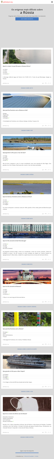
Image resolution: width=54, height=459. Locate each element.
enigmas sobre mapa (27, 218)
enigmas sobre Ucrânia (27, 174)
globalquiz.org (8, 2)
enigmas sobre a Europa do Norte (27, 349)
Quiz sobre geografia (27, 19)
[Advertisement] (27, 35)
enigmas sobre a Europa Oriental (27, 306)
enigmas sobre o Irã (27, 130)
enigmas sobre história (27, 437)
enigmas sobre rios (27, 264)
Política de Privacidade (29, 456)
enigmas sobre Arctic (27, 88)
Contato (36, 456)
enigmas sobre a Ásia (27, 391)
